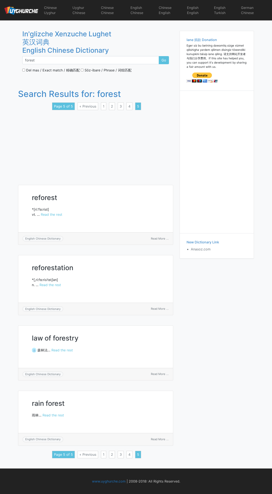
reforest (44, 197)
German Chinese (247, 10)
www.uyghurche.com (109, 481)
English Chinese (136, 10)
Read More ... (160, 238)
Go (164, 60)
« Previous (87, 106)
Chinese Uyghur (50, 10)
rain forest (48, 403)
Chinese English (165, 10)
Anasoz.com (201, 249)
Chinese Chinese (107, 10)
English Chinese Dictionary (43, 238)
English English (192, 10)
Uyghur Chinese (78, 10)
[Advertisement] (95, 145)
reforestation (52, 268)
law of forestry (55, 338)
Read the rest (51, 214)
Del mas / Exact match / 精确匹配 (52, 70)
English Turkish (219, 10)
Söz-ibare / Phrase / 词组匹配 (108, 70)
